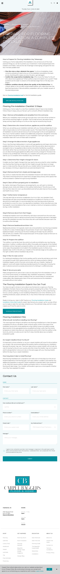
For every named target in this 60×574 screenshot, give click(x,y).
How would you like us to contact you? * (14, 403)
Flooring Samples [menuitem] (19, 544)
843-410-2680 (35, 9)
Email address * (35, 412)
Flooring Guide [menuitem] (36, 543)
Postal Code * (6, 423)
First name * (6, 387)
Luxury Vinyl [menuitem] (6, 543)
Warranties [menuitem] (35, 551)
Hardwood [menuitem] (6, 546)
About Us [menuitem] (49, 537)
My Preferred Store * (36, 423)
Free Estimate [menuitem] (7, 558)
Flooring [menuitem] (5, 537)
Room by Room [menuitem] (21, 537)
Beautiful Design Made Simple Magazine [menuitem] (21, 550)
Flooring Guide (16, 24)
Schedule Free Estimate (14, 311)
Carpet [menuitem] (5, 549)
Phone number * (7, 412)
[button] (51, 3)
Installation (26, 24)
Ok (49, 569)
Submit (30, 458)
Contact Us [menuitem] (49, 545)
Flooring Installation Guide (40, 300)
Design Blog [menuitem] (20, 556)
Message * (5, 433)
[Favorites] (54, 3)
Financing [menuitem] (5, 561)
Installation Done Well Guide (12, 302)
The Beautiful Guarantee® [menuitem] (36, 547)
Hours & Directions (8, 515)
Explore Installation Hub (14, 100)
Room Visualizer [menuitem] (21, 540)
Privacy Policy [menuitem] (50, 552)
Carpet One (6, 24)
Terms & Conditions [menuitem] (49, 548)
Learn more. (40, 571)
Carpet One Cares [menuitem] (49, 541)
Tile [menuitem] (4, 555)
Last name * (34, 387)
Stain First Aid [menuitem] (36, 540)
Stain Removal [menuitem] (36, 537)
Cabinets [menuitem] (5, 540)
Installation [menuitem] (35, 554)
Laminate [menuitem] (5, 552)
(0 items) (57, 3)
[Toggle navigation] (2, 3)
